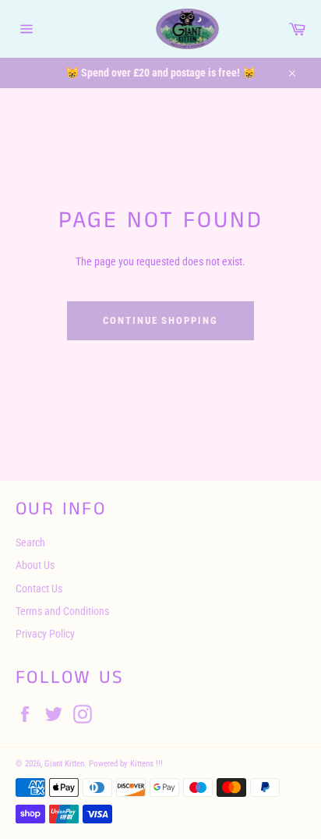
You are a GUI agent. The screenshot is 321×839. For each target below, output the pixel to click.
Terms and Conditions (62, 611)
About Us (35, 565)
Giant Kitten (64, 764)
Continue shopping (160, 320)
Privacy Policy (45, 633)
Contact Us (39, 588)
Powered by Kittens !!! (126, 764)
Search (30, 542)
